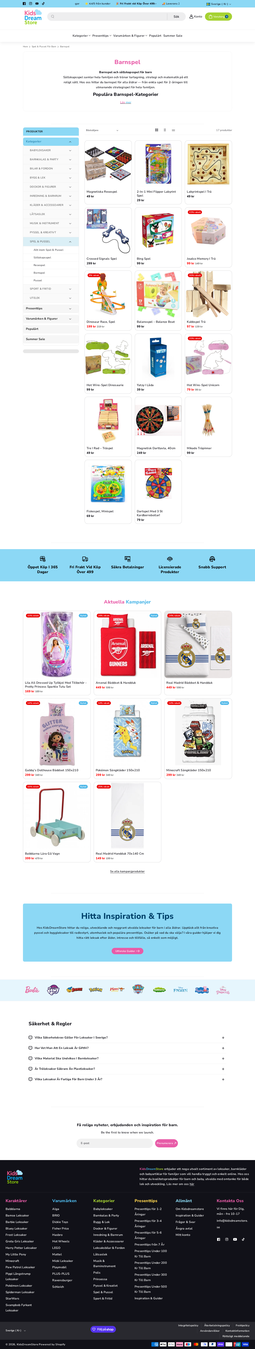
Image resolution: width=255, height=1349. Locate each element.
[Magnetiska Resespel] (108, 164)
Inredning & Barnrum (108, 1235)
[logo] (15, 1176)
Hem (25, 46)
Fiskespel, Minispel (100, 512)
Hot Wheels (60, 1241)
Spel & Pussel (103, 1292)
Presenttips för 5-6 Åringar (148, 1235)
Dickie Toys (60, 1222)
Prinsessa (100, 1279)
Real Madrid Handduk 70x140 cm (120, 854)
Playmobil (59, 1267)
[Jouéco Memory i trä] (208, 231)
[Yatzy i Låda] (158, 357)
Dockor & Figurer (105, 1229)
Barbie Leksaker (17, 1222)
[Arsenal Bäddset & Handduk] (127, 644)
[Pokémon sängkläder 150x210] (127, 732)
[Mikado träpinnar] (208, 420)
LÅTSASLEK (37, 214)
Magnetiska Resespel (102, 192)
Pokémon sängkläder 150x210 (118, 770)
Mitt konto (183, 1235)
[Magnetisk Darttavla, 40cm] (158, 420)
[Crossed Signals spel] (108, 231)
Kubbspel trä (196, 322)
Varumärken (64, 1201)
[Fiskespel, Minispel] (108, 483)
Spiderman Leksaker (20, 1292)
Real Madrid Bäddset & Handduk (189, 683)
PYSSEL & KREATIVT (43, 232)
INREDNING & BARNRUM (45, 196)
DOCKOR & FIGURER (43, 187)
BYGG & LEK (37, 177)
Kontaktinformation (237, 1331)
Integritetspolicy (188, 1325)
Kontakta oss (230, 1201)
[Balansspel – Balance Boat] (158, 294)
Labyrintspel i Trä (199, 192)
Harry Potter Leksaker (21, 1248)
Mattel (57, 1254)
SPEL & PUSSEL (40, 241)
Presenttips (34, 309)
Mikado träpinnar (199, 448)
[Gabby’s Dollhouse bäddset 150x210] (57, 732)
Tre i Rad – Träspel (100, 448)
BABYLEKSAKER (40, 150)
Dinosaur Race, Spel (101, 322)
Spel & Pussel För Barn (44, 46)
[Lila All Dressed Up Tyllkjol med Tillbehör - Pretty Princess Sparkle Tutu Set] (57, 644)
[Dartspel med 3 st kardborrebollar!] (158, 483)
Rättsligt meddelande (236, 1336)
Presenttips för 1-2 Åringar (148, 1211)
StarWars (12, 1299)
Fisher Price (60, 1229)
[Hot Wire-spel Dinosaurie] (108, 357)
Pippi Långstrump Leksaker (18, 1276)
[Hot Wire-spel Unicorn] (208, 357)
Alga (55, 1209)
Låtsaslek (100, 1254)
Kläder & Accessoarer (108, 1241)
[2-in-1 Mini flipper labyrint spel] (158, 164)
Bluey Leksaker (16, 1229)
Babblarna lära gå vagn (42, 854)
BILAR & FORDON (41, 168)
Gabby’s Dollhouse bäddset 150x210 (51, 770)
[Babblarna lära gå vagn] (57, 815)
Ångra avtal (184, 1229)
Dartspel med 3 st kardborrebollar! (150, 513)
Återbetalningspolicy (217, 1325)
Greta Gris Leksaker (20, 1241)
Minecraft (12, 1261)
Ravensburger (62, 1280)
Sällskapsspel (42, 257)
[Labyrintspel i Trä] (208, 164)
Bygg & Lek (101, 1222)
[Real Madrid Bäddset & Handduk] (198, 644)
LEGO (56, 1248)
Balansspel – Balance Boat (156, 322)
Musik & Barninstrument (104, 1263)
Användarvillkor (210, 1331)
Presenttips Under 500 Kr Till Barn (151, 1289)
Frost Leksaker (16, 1235)
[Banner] (32, 990)
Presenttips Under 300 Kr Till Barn (151, 1277)
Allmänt (184, 1201)
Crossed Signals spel (102, 259)
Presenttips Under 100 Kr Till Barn (151, 1254)
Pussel (38, 280)
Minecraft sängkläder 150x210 (188, 770)
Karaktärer (16, 1201)
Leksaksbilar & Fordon (109, 1248)
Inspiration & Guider (149, 1298)
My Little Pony (16, 1254)
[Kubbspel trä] (208, 294)
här (192, 1184)
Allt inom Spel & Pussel (48, 250)
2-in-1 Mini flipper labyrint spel (156, 194)
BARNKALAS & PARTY (44, 159)
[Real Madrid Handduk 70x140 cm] (127, 815)
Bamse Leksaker (17, 1215)
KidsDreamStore (27, 1344)
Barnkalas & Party (106, 1215)
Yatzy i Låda (145, 385)
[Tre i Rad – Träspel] (108, 420)
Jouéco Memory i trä (201, 259)
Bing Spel (144, 259)
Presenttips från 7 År (149, 1245)
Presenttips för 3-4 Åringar (148, 1223)
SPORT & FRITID (40, 289)
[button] (218, 16)
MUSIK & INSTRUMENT (44, 223)
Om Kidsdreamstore (190, 1209)
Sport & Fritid (102, 1299)
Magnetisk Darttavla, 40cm (156, 448)
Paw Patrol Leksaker (20, 1267)
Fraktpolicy (242, 1325)
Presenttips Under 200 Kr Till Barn (151, 1265)
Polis (96, 1273)
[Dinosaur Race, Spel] (108, 294)
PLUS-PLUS (60, 1274)
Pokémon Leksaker (19, 1286)
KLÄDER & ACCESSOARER (46, 205)
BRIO (56, 1215)
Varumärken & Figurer (41, 319)
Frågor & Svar (185, 1222)
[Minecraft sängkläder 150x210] (198, 732)
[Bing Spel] (158, 231)
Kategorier (33, 142)
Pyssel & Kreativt (105, 1286)
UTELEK (35, 298)
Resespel (39, 265)
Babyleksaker (103, 1209)
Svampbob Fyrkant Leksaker (19, 1308)
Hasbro (57, 1235)
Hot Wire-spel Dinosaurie (105, 385)
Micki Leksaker (62, 1261)
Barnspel (39, 273)
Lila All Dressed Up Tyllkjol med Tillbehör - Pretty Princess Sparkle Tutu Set (56, 685)
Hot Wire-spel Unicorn (203, 385)
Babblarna (13, 1209)
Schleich (58, 1287)
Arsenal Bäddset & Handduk (116, 683)
